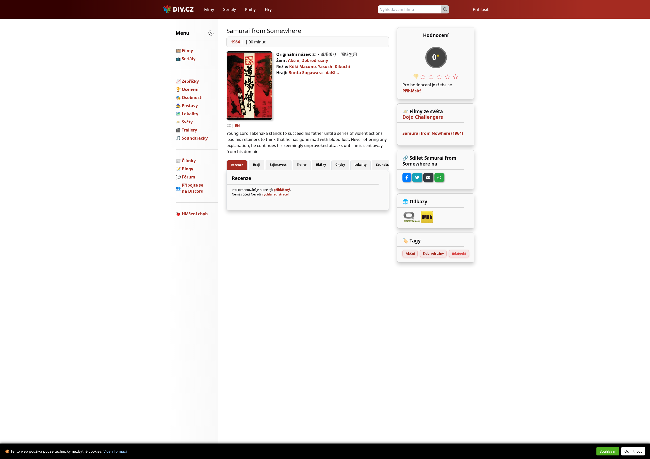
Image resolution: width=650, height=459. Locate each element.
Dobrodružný (314, 60)
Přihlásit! (411, 91)
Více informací (115, 451)
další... (332, 72)
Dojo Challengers (422, 117)
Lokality (190, 114)
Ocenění (190, 89)
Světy (187, 122)
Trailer (301, 164)
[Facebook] (406, 177)
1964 (235, 42)
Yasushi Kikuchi (334, 66)
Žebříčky (190, 81)
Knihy (250, 9)
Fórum (188, 177)
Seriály (229, 9)
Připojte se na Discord (192, 188)
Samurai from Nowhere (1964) (432, 133)
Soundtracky (195, 138)
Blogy (187, 169)
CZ (228, 125)
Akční (293, 60)
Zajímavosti (278, 164)
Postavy (190, 105)
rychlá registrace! (275, 194)
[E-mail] (428, 177)
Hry (268, 9)
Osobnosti (192, 97)
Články (189, 160)
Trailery (189, 130)
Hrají (256, 164)
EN (237, 125)
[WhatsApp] (439, 177)
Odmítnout (633, 451)
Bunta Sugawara (305, 72)
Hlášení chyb (195, 214)
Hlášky (321, 164)
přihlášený (282, 190)
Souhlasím (607, 451)
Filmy (209, 9)
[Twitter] (417, 177)
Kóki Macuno (302, 66)
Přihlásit (481, 9)
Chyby (340, 164)
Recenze (237, 165)
